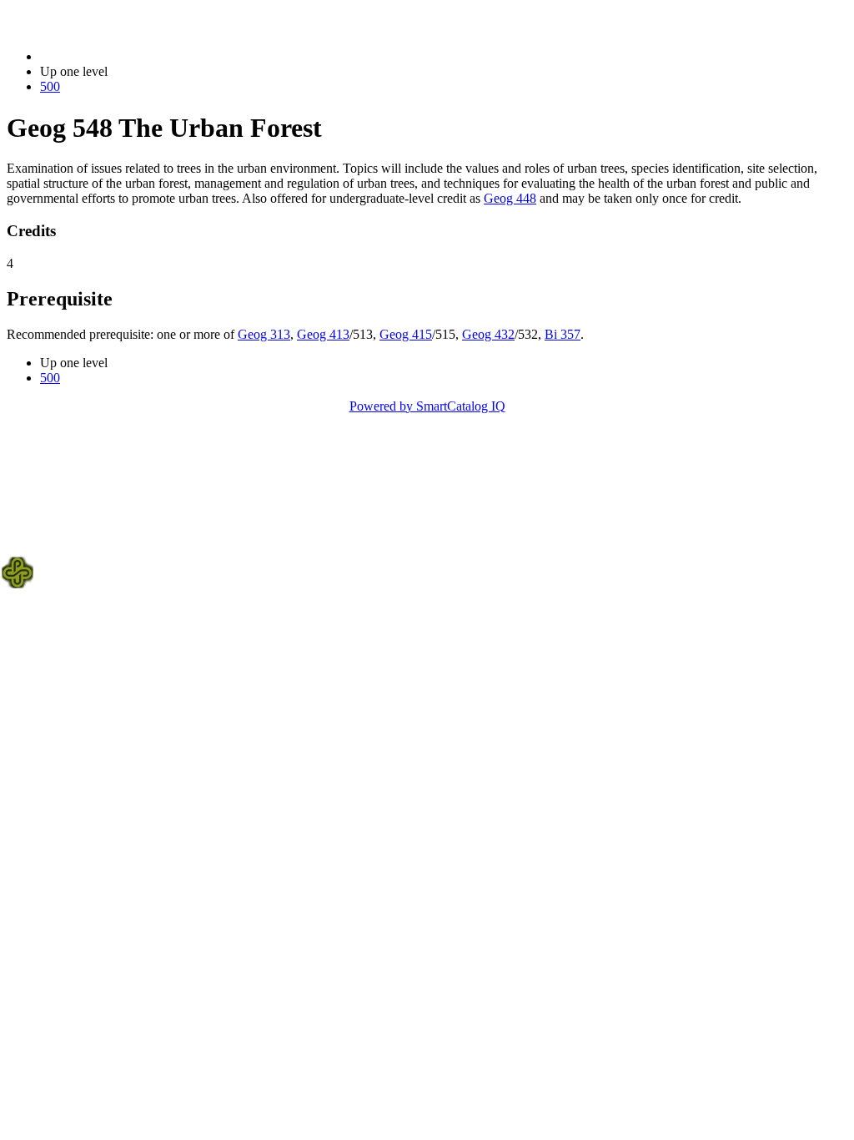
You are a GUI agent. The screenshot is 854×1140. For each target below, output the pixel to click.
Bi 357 (562, 334)
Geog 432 (488, 334)
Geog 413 (323, 334)
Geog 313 (264, 334)
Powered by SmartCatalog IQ (427, 406)
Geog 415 (405, 334)
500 (50, 86)
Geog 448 (510, 198)
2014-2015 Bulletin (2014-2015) (126, 56)
